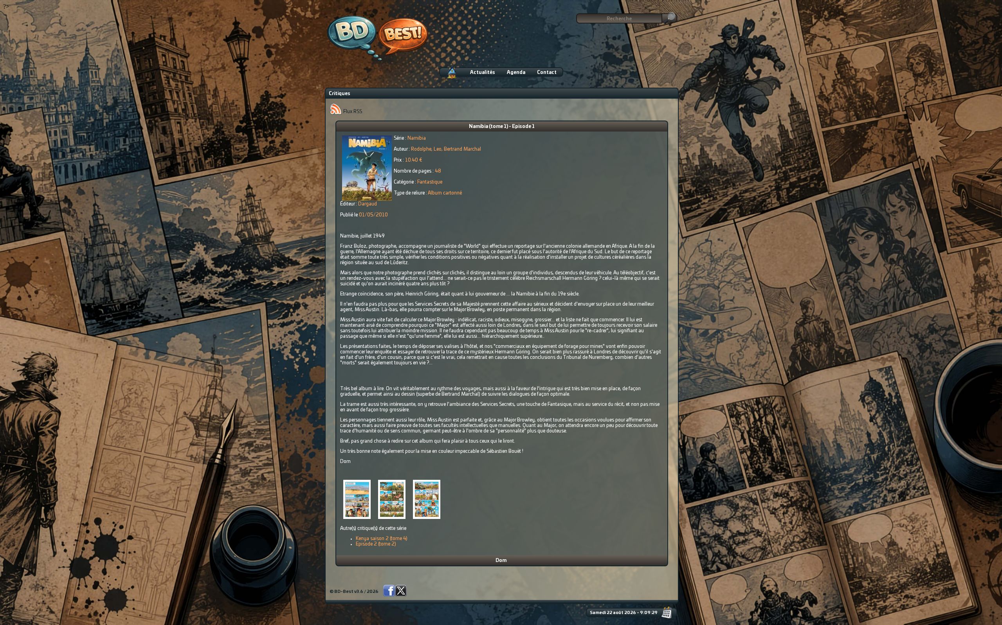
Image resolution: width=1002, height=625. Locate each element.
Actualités (482, 72)
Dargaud (367, 204)
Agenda (516, 72)
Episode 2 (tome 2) (376, 544)
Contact (547, 72)
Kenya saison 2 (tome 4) (381, 538)
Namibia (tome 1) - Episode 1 (502, 126)
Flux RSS (352, 111)
